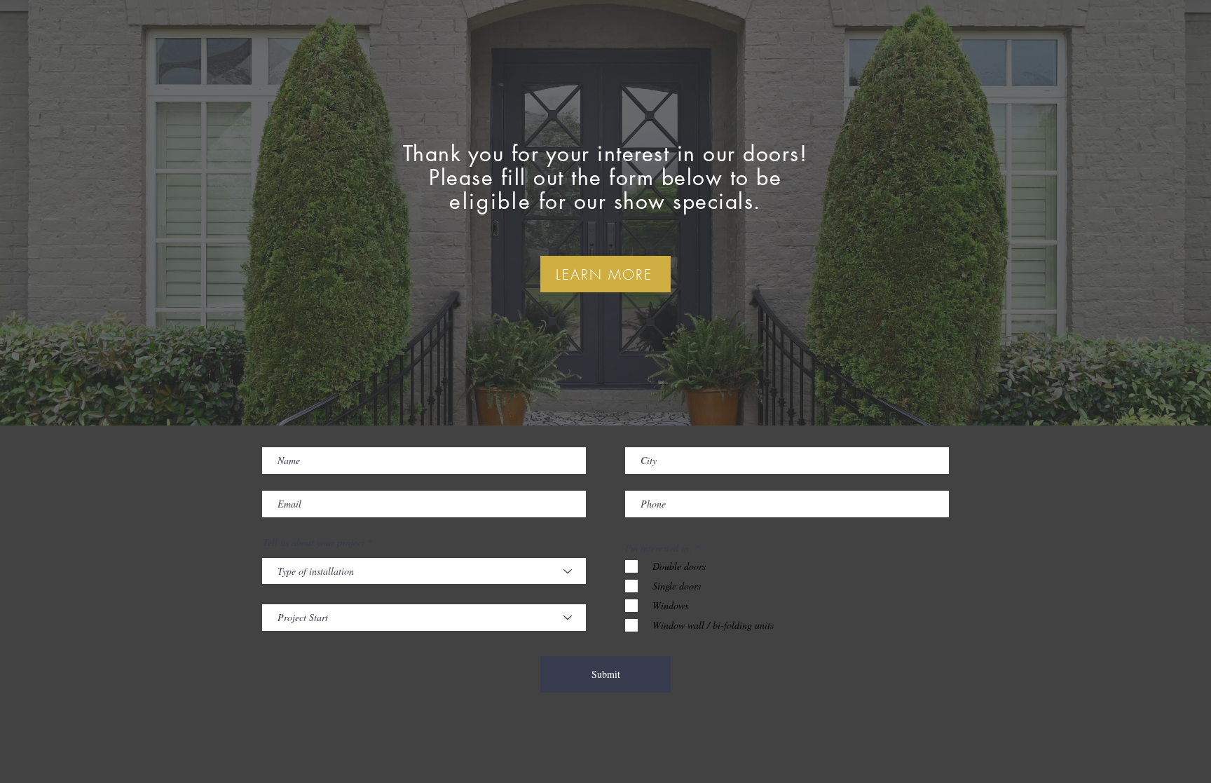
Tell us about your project (313, 542)
